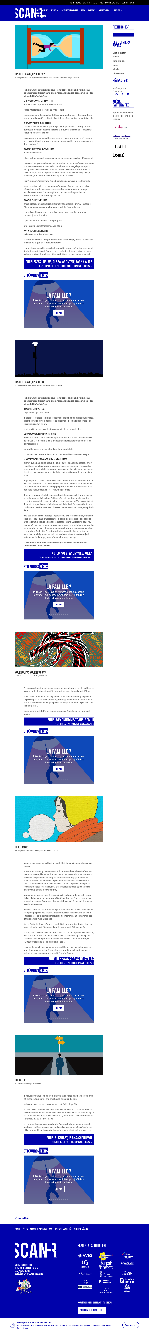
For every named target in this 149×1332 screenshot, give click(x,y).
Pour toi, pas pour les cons (30, 672)
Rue (38, 385)
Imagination (45, 77)
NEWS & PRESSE (41, 16)
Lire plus (59, 312)
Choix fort (21, 1079)
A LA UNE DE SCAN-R (44, 850)
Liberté (50, 77)
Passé (57, 77)
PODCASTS (91, 10)
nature (54, 77)
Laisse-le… (116, 69)
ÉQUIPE (78, 3)
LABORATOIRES (103, 10)
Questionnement (63, 77)
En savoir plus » (23, 1328)
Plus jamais (21, 846)
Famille (40, 77)
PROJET (72, 3)
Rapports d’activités (112, 3)
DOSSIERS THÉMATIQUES (69, 10)
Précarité (34, 385)
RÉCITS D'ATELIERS (75, 77)
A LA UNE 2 (36, 676)
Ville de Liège (49, 385)
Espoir (25, 385)
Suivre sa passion (118, 73)
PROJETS (117, 10)
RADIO (83, 10)
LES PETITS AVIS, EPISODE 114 (29, 381)
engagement (35, 77)
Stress (40, 385)
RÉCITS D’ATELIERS (42, 10)
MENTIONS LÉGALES (128, 3)
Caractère (23, 850)
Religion (30, 1083)
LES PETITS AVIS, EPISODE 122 (30, 73)
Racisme (32, 850)
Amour (22, 77)
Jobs (101, 3)
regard (31, 676)
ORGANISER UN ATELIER (90, 3)
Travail (44, 385)
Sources (115, 65)
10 (67, 614)
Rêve (69, 77)
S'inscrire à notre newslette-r (91, 1309)
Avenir (26, 77)
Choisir (30, 77)
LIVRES (53, 10)
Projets (26, 1083)
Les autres (26, 676)
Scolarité (37, 850)
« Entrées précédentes (22, 1218)
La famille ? (58, 295)
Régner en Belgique (119, 60)
